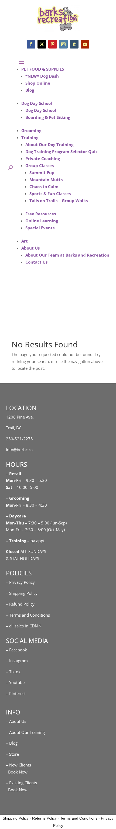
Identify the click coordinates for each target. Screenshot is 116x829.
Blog (29, 90)
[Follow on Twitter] (41, 44)
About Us (30, 248)
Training (29, 137)
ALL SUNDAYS (26, 551)
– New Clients (18, 765)
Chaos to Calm (44, 186)
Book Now (17, 772)
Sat (9, 487)
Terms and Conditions (78, 818)
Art (24, 241)
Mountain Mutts (46, 179)
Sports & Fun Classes (50, 193)
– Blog (12, 743)
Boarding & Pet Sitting (47, 117)
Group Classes (39, 165)
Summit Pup (41, 172)
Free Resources (40, 213)
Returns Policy (44, 818)
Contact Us (36, 262)
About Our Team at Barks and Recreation (67, 255)
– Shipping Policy (21, 593)
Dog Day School (36, 103)
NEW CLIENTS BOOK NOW (55, 297)
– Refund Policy (20, 604)
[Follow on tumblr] (74, 44)
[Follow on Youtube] (85, 44)
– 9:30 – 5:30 (35, 480)
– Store (12, 754)
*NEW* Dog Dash (42, 76)
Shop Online (37, 83)
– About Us (16, 721)
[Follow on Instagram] (63, 44)
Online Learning (41, 220)
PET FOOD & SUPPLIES (42, 69)
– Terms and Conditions (28, 615)
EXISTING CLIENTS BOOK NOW (55, 314)
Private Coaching (42, 158)
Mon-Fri (14, 505)
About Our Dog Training (49, 144)
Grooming (31, 130)
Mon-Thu (15, 523)
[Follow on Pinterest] (52, 44)
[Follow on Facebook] (31, 44)
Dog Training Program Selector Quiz (61, 151)
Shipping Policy (16, 818)
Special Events (39, 227)
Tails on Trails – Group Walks (58, 200)
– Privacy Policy (20, 582)
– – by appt (25, 540)
